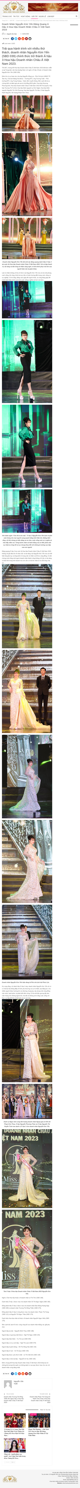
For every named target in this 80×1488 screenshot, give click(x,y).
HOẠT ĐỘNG (25, 16)
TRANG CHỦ (7, 16)
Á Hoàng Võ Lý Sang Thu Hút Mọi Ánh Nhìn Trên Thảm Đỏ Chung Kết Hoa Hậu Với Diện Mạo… (14, 1432)
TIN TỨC (16, 16)
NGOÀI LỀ (42, 16)
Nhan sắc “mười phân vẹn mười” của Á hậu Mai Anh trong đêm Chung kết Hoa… (15, 1456)
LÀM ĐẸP (50, 16)
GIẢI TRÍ (34, 16)
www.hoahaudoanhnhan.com (70, 1483)
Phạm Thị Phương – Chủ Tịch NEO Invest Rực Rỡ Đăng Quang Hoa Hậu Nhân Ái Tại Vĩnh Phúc (38, 1432)
